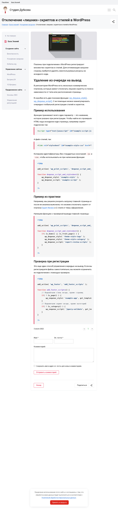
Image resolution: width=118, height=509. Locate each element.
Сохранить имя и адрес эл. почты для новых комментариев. (59, 366)
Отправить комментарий (46, 372)
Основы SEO (12, 95)
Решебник (5, 2)
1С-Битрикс (11, 85)
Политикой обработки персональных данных (59, 498)
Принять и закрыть (59, 502)
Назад (38, 385)
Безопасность (13, 54)
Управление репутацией (12, 101)
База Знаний (15, 2)
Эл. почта (58, 338)
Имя (36, 338)
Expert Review (48, 208)
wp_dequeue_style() (78, 98)
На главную (11, 36)
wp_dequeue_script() (43, 101)
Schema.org (11, 64)
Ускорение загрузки (15, 59)
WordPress (11, 74)
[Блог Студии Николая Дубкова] (5, 9)
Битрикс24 (11, 80)
